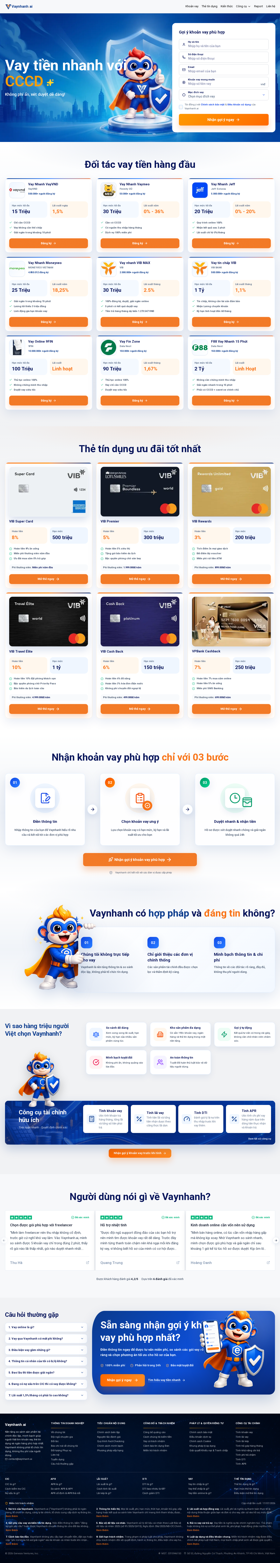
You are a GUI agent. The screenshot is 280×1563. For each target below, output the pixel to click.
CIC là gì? (10, 1484)
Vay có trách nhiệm (154, 1441)
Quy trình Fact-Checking (110, 1441)
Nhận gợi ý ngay (119, 1380)
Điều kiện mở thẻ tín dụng (248, 1493)
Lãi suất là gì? (104, 1484)
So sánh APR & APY (62, 1488)
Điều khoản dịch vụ (200, 1437)
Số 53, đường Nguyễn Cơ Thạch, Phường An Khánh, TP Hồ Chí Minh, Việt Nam (231, 1553)
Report (258, 6)
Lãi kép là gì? (104, 1493)
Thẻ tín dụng (209, 6)
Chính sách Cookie (200, 1441)
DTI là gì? (147, 1484)
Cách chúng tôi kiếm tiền (157, 1437)
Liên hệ (270, 6)
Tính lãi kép (242, 1441)
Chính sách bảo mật (212, 104)
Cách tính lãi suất (106, 1488)
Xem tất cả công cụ (259, 1138)
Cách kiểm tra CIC (15, 1488)
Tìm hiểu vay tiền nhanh (164, 1380)
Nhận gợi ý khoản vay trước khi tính (137, 1153)
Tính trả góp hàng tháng (249, 1445)
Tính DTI (240, 1459)
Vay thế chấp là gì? (198, 1488)
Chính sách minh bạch (110, 1445)
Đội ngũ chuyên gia (62, 1437)
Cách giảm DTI (150, 1493)
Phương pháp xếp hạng (110, 1450)
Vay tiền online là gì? (199, 1493)
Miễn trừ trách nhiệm (155, 1450)
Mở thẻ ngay (46, 579)
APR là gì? (56, 1484)
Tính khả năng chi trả (248, 1450)
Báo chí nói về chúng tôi (64, 1445)
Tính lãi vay (242, 1437)
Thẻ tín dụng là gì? (244, 1484)
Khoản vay (192, 6)
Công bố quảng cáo (154, 1432)
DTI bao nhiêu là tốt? (153, 1488)
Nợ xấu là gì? (12, 1493)
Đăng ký (46, 243)
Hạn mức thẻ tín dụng (246, 1488)
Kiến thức (227, 6)
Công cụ (241, 6)
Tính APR (241, 1463)
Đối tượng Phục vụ (61, 1450)
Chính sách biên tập (108, 1432)
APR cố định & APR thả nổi (65, 1493)
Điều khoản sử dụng (239, 104)
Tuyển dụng (57, 1459)
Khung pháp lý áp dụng (202, 1445)
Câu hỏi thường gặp (62, 1463)
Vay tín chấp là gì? (198, 1484)
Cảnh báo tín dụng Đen (156, 1445)
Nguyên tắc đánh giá (109, 1437)
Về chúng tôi (58, 1432)
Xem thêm (12, 1516)
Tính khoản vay (244, 1432)
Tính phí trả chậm (246, 1454)
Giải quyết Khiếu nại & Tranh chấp (208, 1450)
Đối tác (55, 1441)
